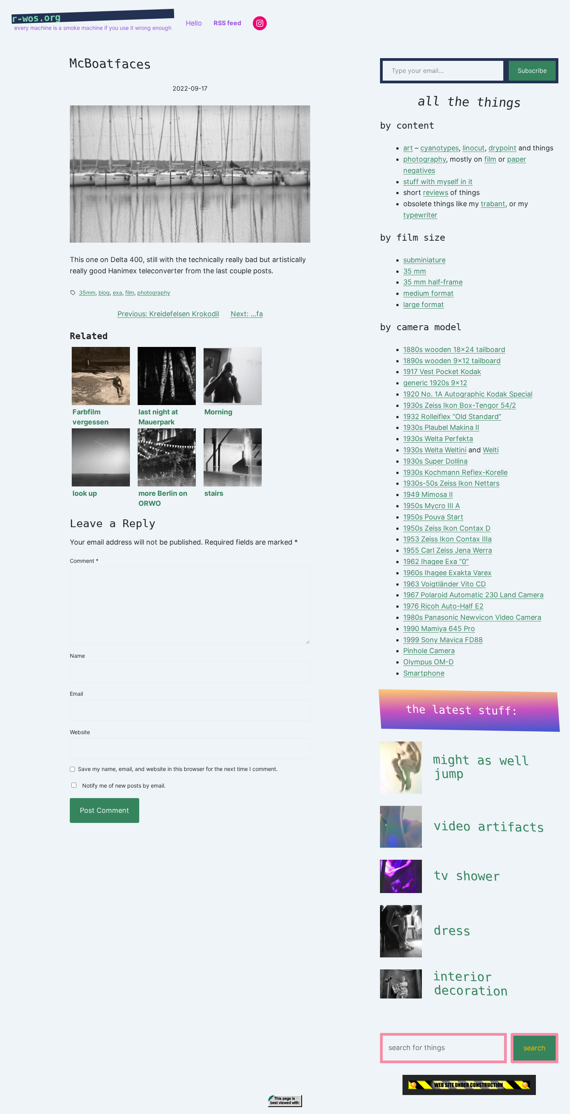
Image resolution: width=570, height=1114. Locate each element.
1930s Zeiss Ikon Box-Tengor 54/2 (459, 405)
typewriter (420, 215)
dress (452, 930)
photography (153, 292)
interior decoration (470, 983)
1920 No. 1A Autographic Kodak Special (467, 394)
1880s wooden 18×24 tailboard (454, 349)
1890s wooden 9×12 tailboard (452, 361)
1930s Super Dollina (435, 461)
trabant (493, 204)
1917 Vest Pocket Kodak (442, 371)
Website (80, 732)
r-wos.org (36, 18)
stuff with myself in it (438, 182)
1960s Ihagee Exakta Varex (447, 573)
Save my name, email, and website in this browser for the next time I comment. (178, 769)
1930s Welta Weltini (434, 450)
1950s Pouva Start (433, 517)
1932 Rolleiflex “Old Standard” (452, 416)
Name (77, 655)
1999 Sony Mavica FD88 (443, 640)
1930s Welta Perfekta (438, 439)
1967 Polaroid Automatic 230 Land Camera (473, 595)
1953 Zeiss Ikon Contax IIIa (447, 539)
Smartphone (423, 673)
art (408, 148)
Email (76, 693)
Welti (491, 450)
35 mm (414, 271)
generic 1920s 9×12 (435, 383)
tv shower (466, 875)
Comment (84, 560)
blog (104, 292)
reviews (435, 192)
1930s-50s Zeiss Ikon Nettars (451, 483)
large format (423, 304)
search (534, 1048)
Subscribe (532, 70)
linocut (474, 148)
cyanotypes (439, 148)
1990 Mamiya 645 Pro (439, 628)
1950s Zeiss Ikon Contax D (447, 528)
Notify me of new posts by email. (124, 785)
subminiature (424, 260)
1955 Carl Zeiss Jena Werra (447, 550)
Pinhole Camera (429, 651)
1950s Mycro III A (431, 506)
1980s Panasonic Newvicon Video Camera (472, 617)
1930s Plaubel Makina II (441, 427)
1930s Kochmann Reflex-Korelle (455, 472)
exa (117, 292)
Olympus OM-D (428, 662)
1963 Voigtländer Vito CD (444, 584)
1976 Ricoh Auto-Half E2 (443, 606)
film (129, 292)
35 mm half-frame (433, 282)
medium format (428, 293)
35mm (87, 292)
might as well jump (480, 767)
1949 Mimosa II (428, 494)
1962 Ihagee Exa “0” (436, 561)
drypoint (502, 148)
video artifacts (488, 827)
